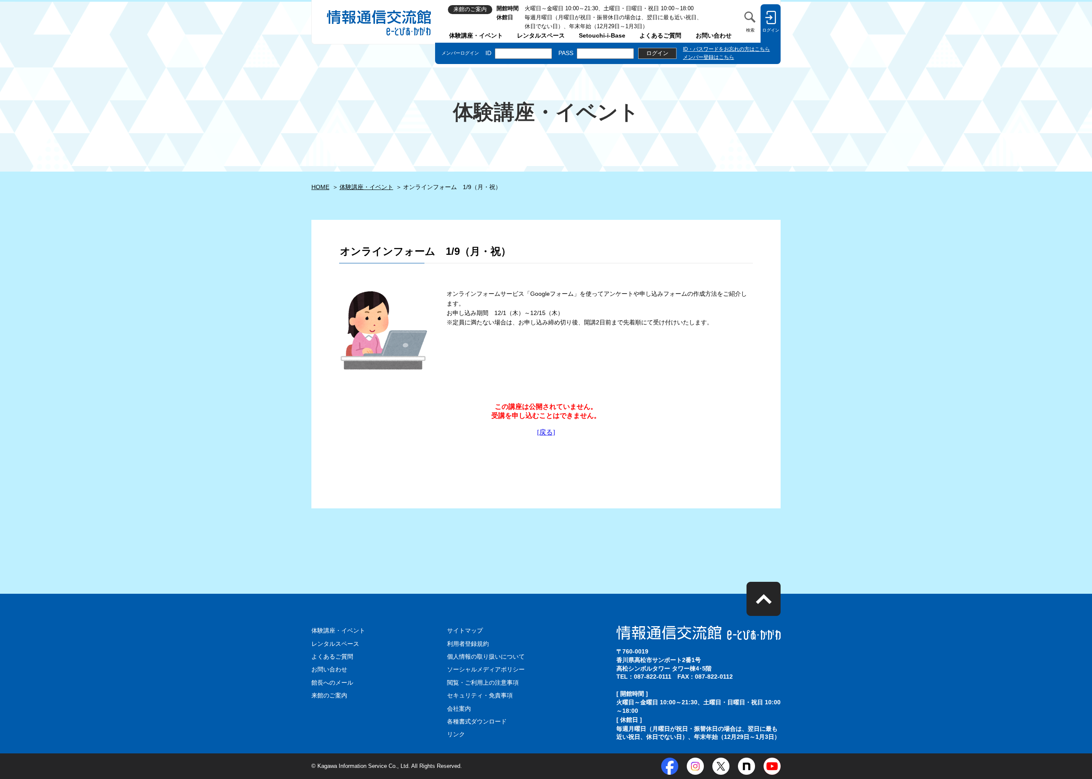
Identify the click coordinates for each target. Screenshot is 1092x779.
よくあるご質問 (660, 35)
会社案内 (459, 708)
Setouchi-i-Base (602, 35)
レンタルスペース (541, 35)
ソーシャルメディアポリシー (486, 669)
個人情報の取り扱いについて (486, 656)
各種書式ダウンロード (477, 721)
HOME (320, 187)
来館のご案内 (329, 695)
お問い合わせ (714, 35)
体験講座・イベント (476, 35)
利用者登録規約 (468, 643)
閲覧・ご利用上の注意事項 (483, 682)
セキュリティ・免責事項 (480, 695)
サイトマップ (465, 630)
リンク (456, 734)
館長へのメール (332, 682)
